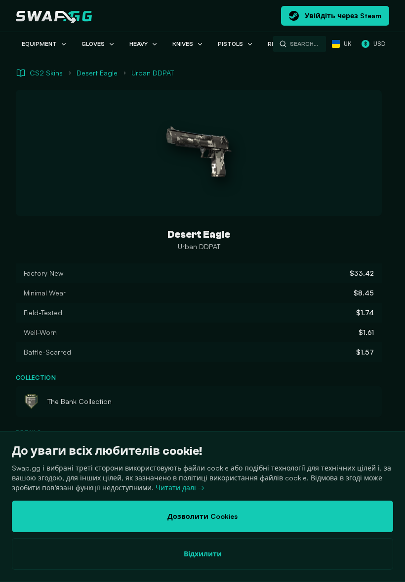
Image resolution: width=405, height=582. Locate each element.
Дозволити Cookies (202, 516)
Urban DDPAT (152, 73)
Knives (182, 43)
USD (374, 43)
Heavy (138, 43)
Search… (304, 43)
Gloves (93, 43)
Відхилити (203, 553)
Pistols (230, 43)
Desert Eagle (97, 73)
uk (348, 43)
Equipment (39, 43)
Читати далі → (180, 487)
